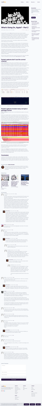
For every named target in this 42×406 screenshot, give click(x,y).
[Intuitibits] (3, 1)
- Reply (13, 224)
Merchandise (33, 389)
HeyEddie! (5, 291)
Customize (26, 404)
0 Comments (26, 185)
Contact (32, 388)
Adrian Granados (11, 164)
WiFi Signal (16, 392)
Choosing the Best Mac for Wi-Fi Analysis (25, 183)
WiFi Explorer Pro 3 (17, 388)
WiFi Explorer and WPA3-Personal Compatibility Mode (36, 34)
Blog (23, 389)
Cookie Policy (15, 404)
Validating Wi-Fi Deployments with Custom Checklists (36, 27)
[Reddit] (25, 30)
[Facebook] (22, 30)
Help (23, 387)
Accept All (32, 404)
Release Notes (25, 388)
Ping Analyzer (17, 399)
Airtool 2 (16, 391)
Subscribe (33, 17)
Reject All (38, 404)
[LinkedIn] (26, 30)
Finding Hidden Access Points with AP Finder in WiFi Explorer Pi (5, 184)
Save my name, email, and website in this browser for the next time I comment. (14, 377)
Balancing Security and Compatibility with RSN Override (35, 38)
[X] (23, 30)
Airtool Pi (16, 398)
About (32, 387)
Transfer (16, 393)
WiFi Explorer (16, 387)
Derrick (5, 224)
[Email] (28, 30)
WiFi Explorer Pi (17, 397)
